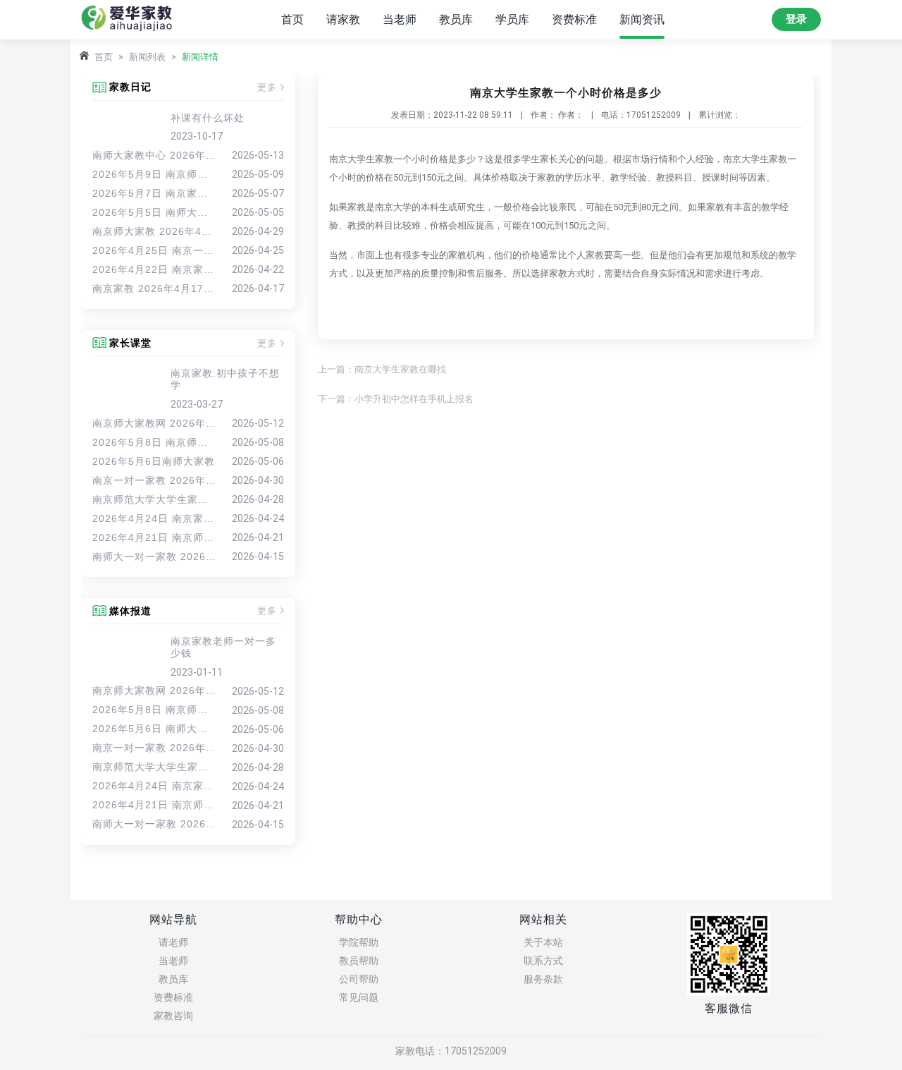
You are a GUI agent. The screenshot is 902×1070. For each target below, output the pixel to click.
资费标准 (574, 19)
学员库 (512, 19)
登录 (796, 19)
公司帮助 (358, 979)
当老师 (399, 19)
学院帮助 (358, 942)
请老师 (173, 942)
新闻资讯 (642, 19)
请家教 (343, 19)
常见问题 (358, 997)
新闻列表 (147, 56)
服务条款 (543, 979)
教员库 (456, 19)
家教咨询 (173, 1015)
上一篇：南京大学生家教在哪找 (382, 369)
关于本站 (543, 942)
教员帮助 (358, 960)
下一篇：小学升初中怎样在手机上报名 (396, 399)
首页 (292, 19)
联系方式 (543, 960)
